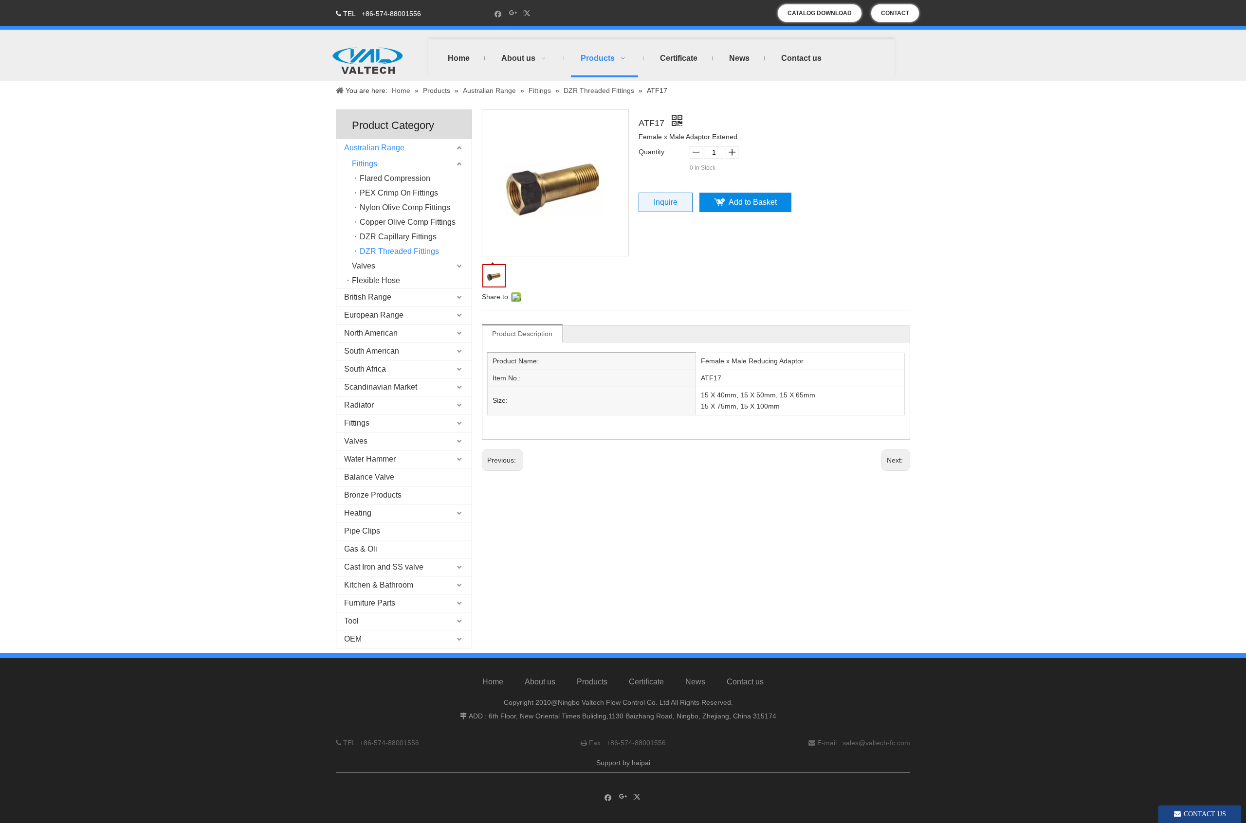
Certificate (646, 682)
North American (371, 333)
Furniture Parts (369, 603)
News (695, 682)
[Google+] (513, 13)
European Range (373, 315)
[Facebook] (498, 13)
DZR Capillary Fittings (398, 237)
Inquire (666, 202)
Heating (357, 513)
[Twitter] (528, 13)
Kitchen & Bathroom (378, 585)
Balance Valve (369, 477)
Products (592, 682)
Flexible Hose (376, 280)
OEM (353, 639)
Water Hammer (370, 459)
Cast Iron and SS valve (383, 567)
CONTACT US (895, 16)
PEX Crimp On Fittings (399, 193)
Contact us (745, 682)
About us (540, 682)
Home (492, 682)
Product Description (522, 334)
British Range (367, 297)
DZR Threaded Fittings (399, 251)
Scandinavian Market (380, 387)
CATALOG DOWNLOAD (820, 13)
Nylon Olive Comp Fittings (405, 207)
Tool (351, 621)
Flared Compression (395, 178)
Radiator (359, 405)
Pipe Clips (362, 531)
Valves (363, 266)
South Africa (365, 369)
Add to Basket (753, 202)
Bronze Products (373, 495)
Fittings (364, 164)
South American (371, 351)
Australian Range (374, 147)
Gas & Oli (360, 549)
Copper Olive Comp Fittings (408, 222)
